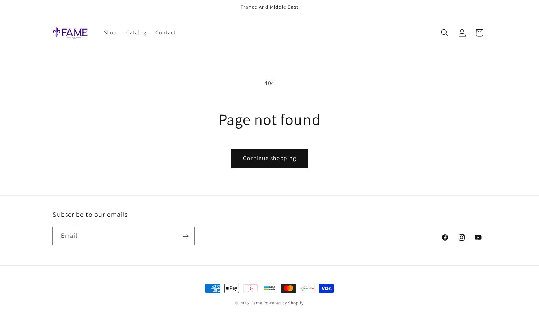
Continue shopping (269, 158)
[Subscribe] (185, 236)
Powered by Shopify (283, 303)
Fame (256, 303)
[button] (444, 32)
